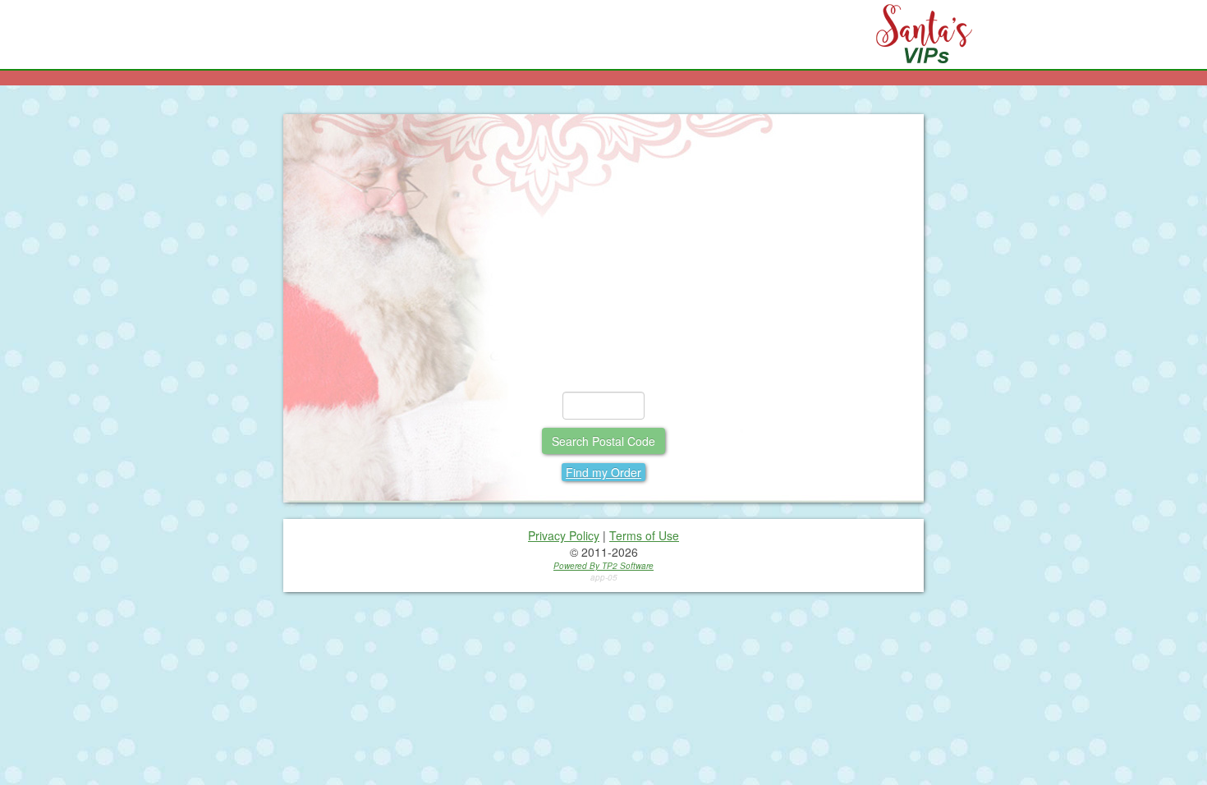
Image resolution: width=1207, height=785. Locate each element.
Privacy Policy (563, 535)
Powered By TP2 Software (603, 566)
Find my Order (603, 472)
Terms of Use (644, 535)
